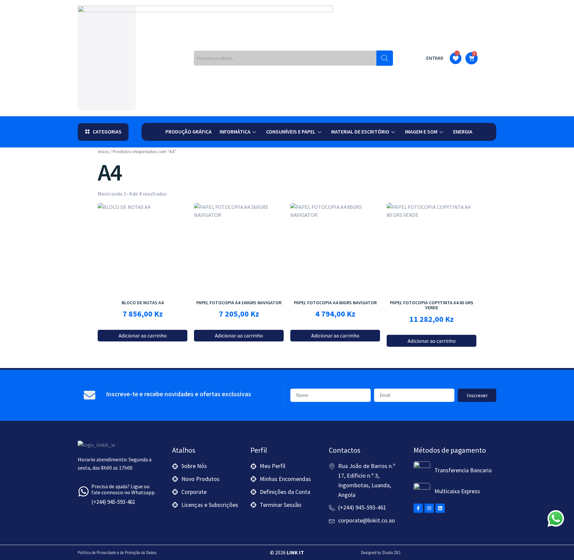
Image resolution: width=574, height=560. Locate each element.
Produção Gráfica (188, 131)
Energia (462, 131)
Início (103, 151)
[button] (103, 132)
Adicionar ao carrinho (239, 335)
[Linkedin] (440, 508)
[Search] (384, 58)
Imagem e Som (421, 131)
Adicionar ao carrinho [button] (143, 335)
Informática (235, 131)
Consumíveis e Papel (291, 131)
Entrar (434, 58)
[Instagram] (429, 508)
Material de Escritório (360, 131)
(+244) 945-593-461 (113, 502)
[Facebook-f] (418, 508)
